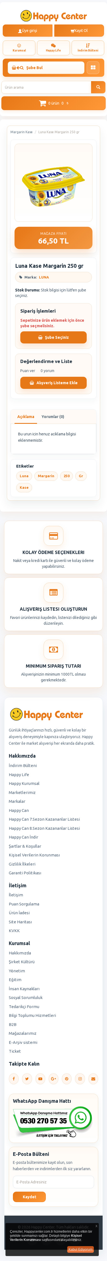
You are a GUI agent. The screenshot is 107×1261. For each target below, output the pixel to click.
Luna (24, 476)
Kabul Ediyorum (80, 1249)
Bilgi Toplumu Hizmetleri (32, 1015)
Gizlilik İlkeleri (22, 864)
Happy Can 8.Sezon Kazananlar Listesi (44, 828)
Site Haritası (20, 921)
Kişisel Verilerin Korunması (34, 855)
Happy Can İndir (23, 837)
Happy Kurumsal (24, 783)
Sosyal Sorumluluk (26, 997)
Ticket (15, 1051)
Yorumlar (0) (52, 416)
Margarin (46, 476)
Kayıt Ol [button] (81, 30)
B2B (12, 1024)
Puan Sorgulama (24, 904)
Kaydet (29, 1197)
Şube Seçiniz (56, 337)
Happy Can (19, 810)
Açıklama (25, 416)
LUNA (44, 277)
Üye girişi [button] (29, 30)
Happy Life (19, 774)
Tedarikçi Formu (24, 1006)
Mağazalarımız (22, 1033)
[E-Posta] (93, 1078)
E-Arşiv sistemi (23, 1042)
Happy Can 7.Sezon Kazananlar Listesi (44, 819)
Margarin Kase (21, 132)
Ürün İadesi (19, 912)
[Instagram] (80, 1078)
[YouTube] (40, 1078)
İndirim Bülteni (23, 765)
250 (66, 476)
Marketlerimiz (22, 792)
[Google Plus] (53, 1078)
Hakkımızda (20, 953)
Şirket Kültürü (22, 961)
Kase (24, 487)
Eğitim (15, 979)
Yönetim (17, 970)
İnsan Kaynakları (24, 988)
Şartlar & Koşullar (25, 846)
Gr (81, 476)
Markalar (17, 801)
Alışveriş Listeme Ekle (57, 383)
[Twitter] (27, 1078)
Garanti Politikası (25, 872)
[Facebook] (14, 1078)
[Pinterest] (67, 1078)
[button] (53, 103)
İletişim (16, 894)
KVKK (14, 930)
